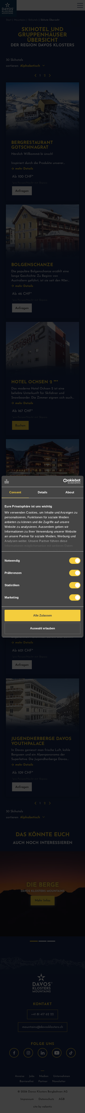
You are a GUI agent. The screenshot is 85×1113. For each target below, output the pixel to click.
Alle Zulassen (42, 615)
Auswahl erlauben (42, 628)
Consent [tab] (15, 492)
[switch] (74, 573)
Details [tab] (42, 492)
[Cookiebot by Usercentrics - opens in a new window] (63, 481)
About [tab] (69, 492)
